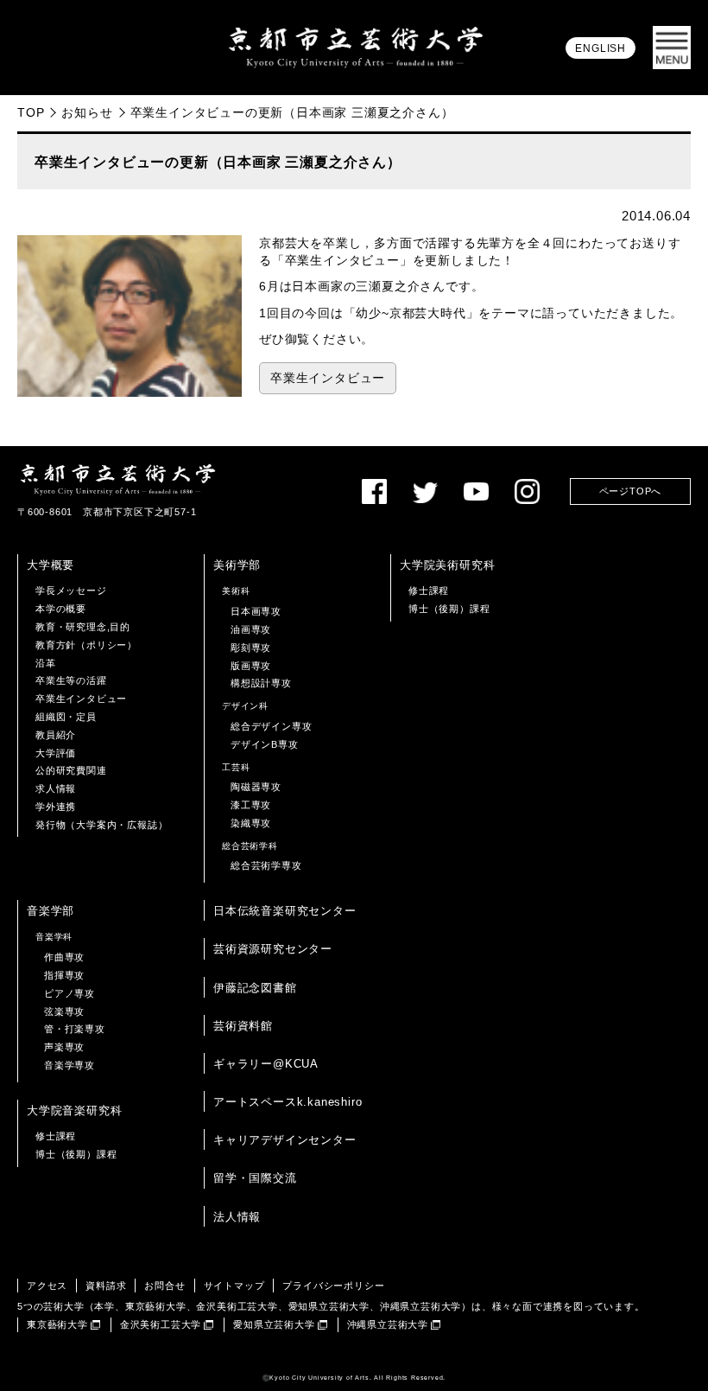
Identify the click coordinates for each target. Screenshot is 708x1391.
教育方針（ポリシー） (86, 645)
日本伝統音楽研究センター (285, 910)
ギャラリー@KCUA (266, 1063)
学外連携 (55, 806)
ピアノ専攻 (69, 993)
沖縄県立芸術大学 (387, 1324)
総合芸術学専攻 (266, 865)
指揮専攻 (64, 975)
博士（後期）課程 (449, 608)
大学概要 (50, 564)
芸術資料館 (243, 1025)
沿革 (45, 663)
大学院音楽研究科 (74, 1110)
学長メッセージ (71, 590)
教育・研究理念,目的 (82, 627)
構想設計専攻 (261, 683)
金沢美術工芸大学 (160, 1324)
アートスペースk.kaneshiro (287, 1101)
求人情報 (55, 788)
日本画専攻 (256, 611)
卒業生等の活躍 (71, 680)
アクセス (47, 1285)
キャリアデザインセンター (285, 1139)
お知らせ (86, 112)
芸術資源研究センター (272, 948)
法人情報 (237, 1216)
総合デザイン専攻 (271, 726)
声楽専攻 (64, 1047)
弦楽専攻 (64, 1011)
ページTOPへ (630, 491)
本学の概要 (60, 608)
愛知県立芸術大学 (273, 1324)
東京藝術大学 (57, 1324)
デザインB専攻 (265, 744)
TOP (30, 112)
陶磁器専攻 (256, 787)
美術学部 (237, 564)
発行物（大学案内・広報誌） (101, 825)
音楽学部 (50, 910)
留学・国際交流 (255, 1177)
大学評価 (55, 753)
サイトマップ (234, 1285)
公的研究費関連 (71, 770)
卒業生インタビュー (327, 378)
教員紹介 (55, 735)
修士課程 (428, 590)
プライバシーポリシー (333, 1285)
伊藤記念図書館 (255, 987)
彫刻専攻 (251, 647)
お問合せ (164, 1285)
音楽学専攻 (69, 1065)
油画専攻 (251, 629)
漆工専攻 (251, 805)
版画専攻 (251, 665)
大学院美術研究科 (447, 564)
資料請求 (105, 1285)
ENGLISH (600, 48)
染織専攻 (251, 823)
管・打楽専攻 (74, 1029)
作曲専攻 (64, 957)
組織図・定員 (66, 716)
